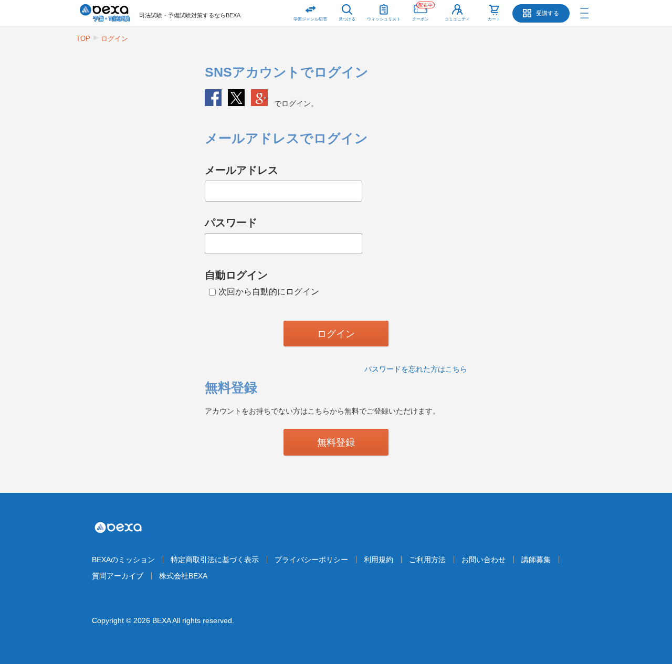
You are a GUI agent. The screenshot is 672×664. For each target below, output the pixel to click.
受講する (547, 13)
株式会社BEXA (183, 576)
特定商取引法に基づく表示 (215, 559)
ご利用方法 (427, 559)
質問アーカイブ (117, 576)
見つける (347, 19)
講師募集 (536, 559)
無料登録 (336, 442)
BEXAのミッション (123, 559)
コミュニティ (457, 19)
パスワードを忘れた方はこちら (415, 369)
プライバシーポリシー (311, 559)
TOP (83, 39)
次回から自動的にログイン (268, 291)
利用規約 (378, 559)
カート (494, 19)
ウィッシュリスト (384, 19)
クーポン (422, 12)
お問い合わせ (483, 559)
